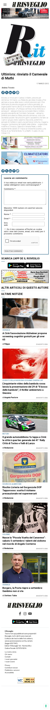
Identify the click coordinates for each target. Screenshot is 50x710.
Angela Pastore (11, 397)
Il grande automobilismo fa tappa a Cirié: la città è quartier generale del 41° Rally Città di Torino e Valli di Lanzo (24, 440)
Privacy (7, 665)
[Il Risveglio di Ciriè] (29, 5)
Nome (7, 214)
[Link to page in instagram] (25, 613)
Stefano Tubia (10, 595)
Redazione (8, 448)
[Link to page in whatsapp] (17, 92)
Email (7, 218)
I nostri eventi (10, 662)
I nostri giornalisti (11, 659)
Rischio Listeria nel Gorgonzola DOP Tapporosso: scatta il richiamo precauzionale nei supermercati (22, 490)
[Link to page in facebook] (3, 92)
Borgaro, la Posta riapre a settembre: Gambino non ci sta (22, 589)
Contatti (7, 657)
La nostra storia (10, 652)
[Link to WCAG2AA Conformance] (25, 680)
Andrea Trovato (8, 88)
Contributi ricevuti (11, 668)
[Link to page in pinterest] (14, 92)
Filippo (7, 344)
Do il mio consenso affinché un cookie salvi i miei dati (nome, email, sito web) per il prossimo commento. (24, 231)
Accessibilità (9, 673)
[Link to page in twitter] (6, 92)
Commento (9, 189)
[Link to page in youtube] (30, 613)
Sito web (6, 224)
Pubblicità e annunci (12, 670)
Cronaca (6, 330)
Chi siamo (8, 654)
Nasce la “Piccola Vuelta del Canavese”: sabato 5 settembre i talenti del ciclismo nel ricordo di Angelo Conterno (24, 540)
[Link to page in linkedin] (10, 92)
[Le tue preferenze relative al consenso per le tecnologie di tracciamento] (46, 706)
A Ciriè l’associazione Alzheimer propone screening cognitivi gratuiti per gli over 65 (24, 336)
